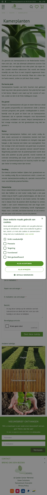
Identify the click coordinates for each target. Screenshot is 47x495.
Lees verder (29, 234)
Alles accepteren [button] (24, 263)
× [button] (42, 218)
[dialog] (23, 247)
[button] (23, 275)
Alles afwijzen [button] (24, 269)
